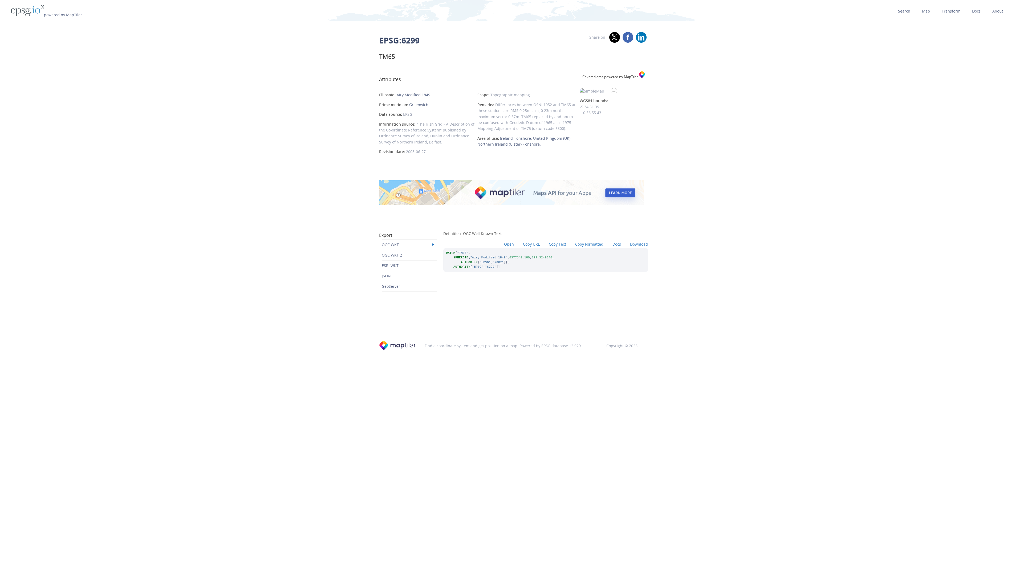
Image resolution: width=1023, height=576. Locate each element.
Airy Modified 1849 (413, 94)
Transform (951, 11)
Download (639, 244)
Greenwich (418, 104)
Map (926, 11)
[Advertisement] (511, 321)
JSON (386, 275)
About (997, 11)
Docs (976, 11)
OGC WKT (390, 244)
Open (509, 244)
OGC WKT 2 (392, 255)
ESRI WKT (390, 265)
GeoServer (391, 286)
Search (904, 11)
